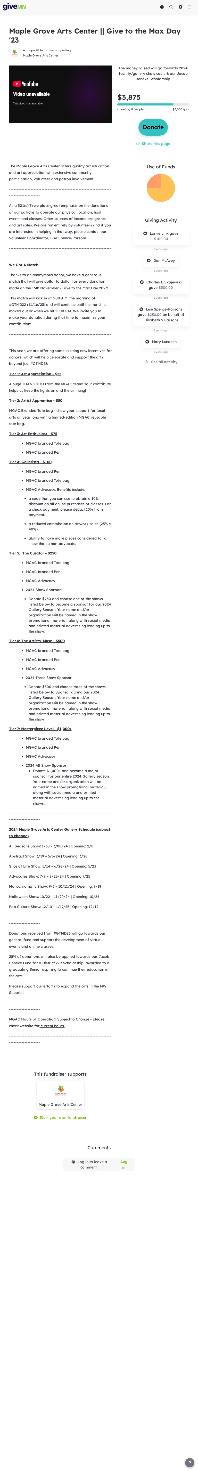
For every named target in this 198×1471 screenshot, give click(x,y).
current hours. (52, 1026)
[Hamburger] (189, 7)
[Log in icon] (180, 7)
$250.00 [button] (155, 314)
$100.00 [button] (161, 238)
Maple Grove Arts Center (41, 55)
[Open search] (171, 7)
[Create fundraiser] (162, 7)
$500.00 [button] (166, 287)
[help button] (189, 1462)
